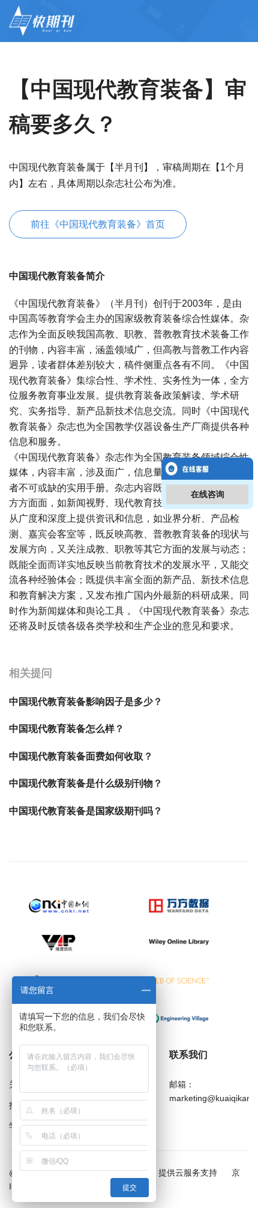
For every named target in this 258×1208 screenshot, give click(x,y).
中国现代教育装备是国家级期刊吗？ (86, 811)
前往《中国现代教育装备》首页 (98, 224)
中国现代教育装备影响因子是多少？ (86, 701)
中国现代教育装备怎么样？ (66, 728)
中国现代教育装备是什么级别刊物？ (86, 783)
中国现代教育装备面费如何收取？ (81, 756)
